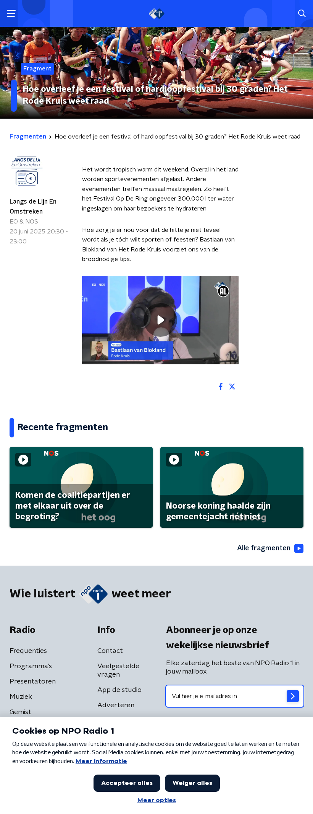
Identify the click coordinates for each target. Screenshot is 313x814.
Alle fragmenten (263, 548)
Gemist (20, 712)
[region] (160, 320)
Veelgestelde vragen (118, 670)
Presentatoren (33, 681)
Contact (110, 651)
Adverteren (115, 705)
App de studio (119, 690)
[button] (11, 14)
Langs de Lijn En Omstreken (33, 207)
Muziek (21, 696)
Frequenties (28, 651)
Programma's (31, 666)
